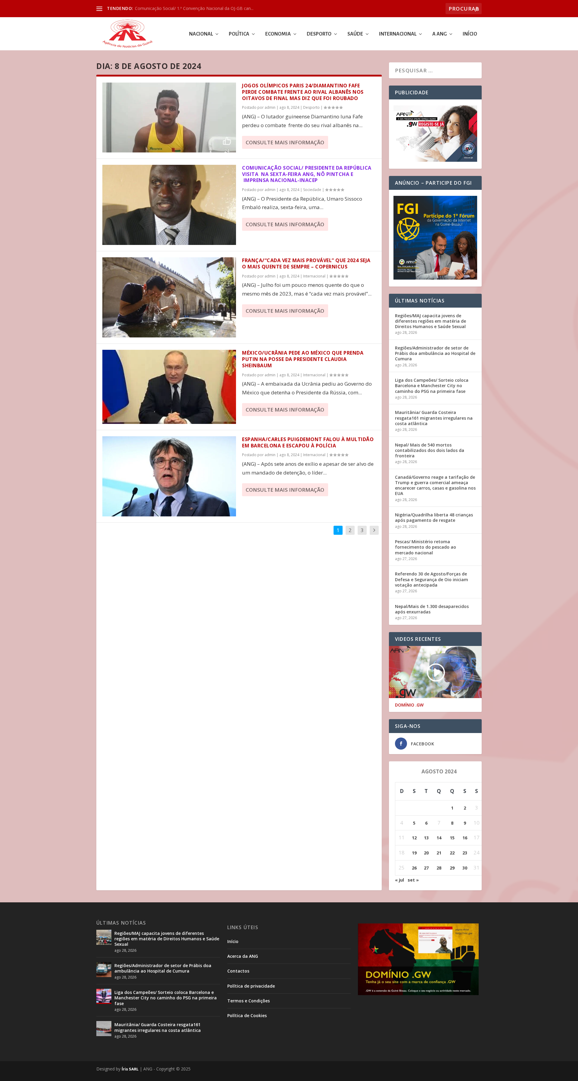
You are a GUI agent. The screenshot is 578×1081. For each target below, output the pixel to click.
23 (464, 853)
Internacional (397, 34)
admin (270, 107)
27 (426, 868)
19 (414, 853)
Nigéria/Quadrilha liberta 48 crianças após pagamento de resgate (434, 517)
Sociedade (312, 189)
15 (452, 838)
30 (464, 868)
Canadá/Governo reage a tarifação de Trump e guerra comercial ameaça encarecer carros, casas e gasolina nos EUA (435, 485)
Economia (278, 34)
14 (439, 838)
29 (452, 868)
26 (414, 868)
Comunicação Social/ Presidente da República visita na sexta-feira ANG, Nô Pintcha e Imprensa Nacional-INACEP (306, 174)
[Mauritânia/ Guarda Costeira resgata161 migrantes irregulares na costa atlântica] (103, 1028)
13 (426, 838)
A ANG (439, 34)
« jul (399, 880)
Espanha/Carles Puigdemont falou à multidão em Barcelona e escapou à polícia (308, 442)
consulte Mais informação (285, 142)
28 (439, 868)
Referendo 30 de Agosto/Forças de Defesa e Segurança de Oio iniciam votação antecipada (431, 579)
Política (239, 34)
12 (414, 838)
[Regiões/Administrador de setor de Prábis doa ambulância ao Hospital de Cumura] (103, 969)
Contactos (238, 971)
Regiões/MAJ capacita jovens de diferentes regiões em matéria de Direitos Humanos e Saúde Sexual (430, 321)
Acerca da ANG (242, 956)
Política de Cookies (247, 1015)
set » (413, 880)
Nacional (201, 34)
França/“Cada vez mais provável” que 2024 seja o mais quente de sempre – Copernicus (306, 263)
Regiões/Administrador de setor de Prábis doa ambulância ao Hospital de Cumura (435, 353)
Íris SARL (130, 1069)
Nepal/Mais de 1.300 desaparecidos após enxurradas (432, 609)
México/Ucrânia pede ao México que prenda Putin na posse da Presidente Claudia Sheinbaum (302, 359)
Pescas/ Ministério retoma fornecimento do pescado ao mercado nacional (425, 547)
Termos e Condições (248, 1001)
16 (464, 838)
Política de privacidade (251, 986)
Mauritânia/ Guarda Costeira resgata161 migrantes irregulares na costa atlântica (434, 417)
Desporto (319, 34)
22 (452, 853)
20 (426, 853)
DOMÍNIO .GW (409, 705)
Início (470, 34)
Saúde (355, 34)
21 (439, 853)
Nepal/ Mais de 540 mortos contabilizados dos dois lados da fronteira (429, 450)
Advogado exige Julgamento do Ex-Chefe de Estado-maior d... (195, 8)
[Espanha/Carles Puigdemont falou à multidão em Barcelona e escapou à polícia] (169, 476)
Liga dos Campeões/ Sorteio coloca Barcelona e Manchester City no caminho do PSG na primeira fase (431, 385)
